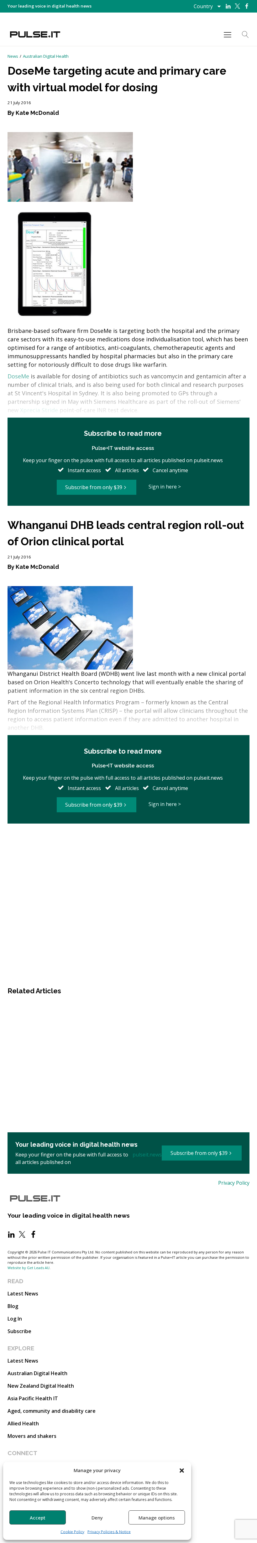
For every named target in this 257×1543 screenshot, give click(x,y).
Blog (13, 1306)
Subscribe (19, 1331)
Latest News (23, 1293)
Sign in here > (165, 486)
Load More (128, 845)
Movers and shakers (32, 1436)
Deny (97, 1517)
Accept (37, 1517)
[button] (182, 1470)
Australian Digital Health (46, 56)
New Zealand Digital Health (41, 1385)
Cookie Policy (72, 1532)
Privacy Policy (233, 1182)
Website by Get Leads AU (29, 1267)
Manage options (157, 1517)
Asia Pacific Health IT (33, 1398)
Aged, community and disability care (52, 1410)
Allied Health (23, 1423)
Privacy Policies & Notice (109, 1532)
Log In (15, 1318)
